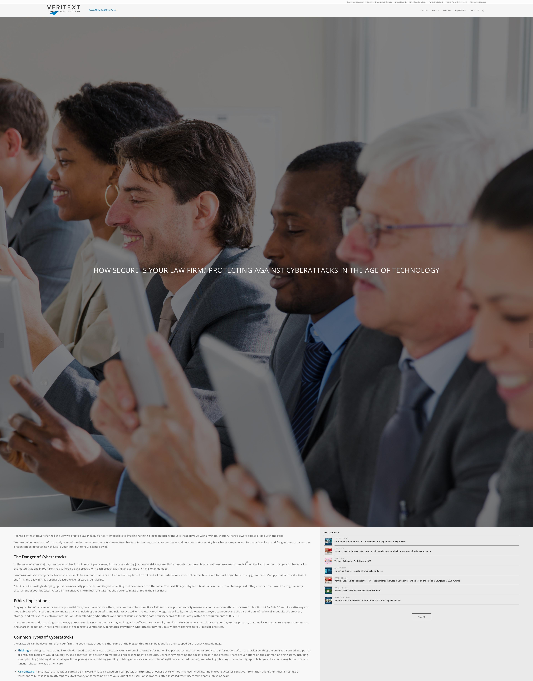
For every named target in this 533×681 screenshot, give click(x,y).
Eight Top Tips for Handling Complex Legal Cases (359, 571)
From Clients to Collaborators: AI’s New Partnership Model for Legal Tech (370, 541)
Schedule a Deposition (355, 2)
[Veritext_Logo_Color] (63, 11)
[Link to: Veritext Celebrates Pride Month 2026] (328, 561)
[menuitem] (355, 2)
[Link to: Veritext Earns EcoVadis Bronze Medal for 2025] (328, 590)
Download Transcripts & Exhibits (379, 2)
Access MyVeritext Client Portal (102, 10)
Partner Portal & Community (456, 2)
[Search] (483, 10)
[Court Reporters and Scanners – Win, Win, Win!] (531, 340)
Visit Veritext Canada (478, 2)
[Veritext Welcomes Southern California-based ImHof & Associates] (2, 340)
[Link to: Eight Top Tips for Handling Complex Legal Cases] (328, 571)
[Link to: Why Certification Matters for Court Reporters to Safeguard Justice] (328, 600)
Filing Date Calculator (417, 2)
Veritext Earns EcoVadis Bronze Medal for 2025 (357, 590)
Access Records (401, 2)
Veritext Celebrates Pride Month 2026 (353, 561)
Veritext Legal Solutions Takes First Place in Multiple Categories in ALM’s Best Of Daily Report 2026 (383, 551)
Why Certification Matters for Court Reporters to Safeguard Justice (367, 600)
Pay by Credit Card (436, 2)
